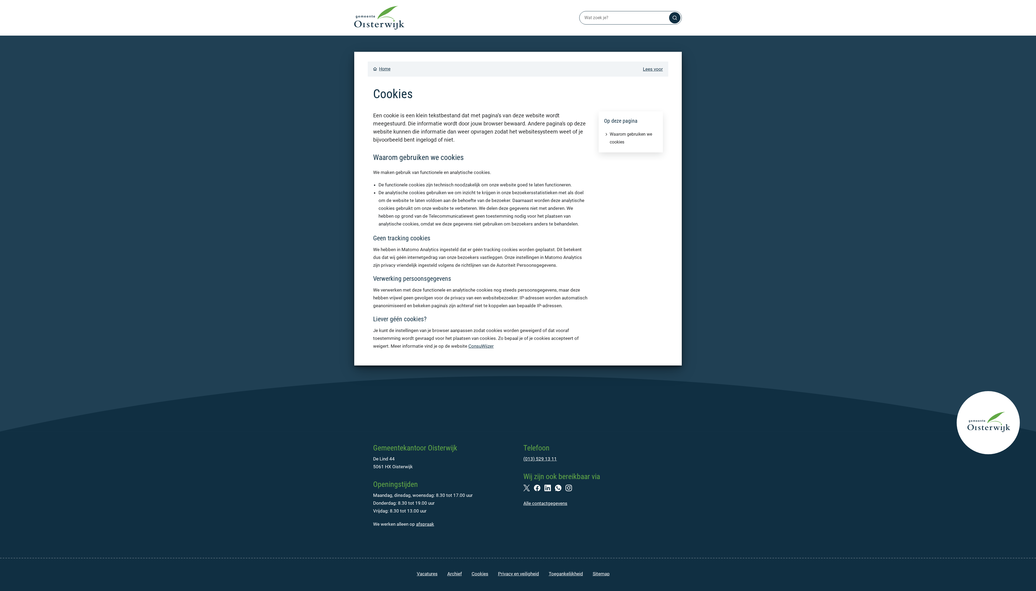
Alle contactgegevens (545, 503)
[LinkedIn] (549, 487)
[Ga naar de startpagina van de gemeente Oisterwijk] (379, 18)
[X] (528, 487)
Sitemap (601, 573)
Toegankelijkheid (566, 573)
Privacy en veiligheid (518, 573)
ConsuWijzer (481, 346)
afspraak (425, 524)
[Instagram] (570, 487)
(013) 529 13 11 (540, 459)
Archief (454, 573)
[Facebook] (539, 487)
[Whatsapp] (560, 487)
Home (384, 68)
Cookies (480, 573)
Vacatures (427, 573)
